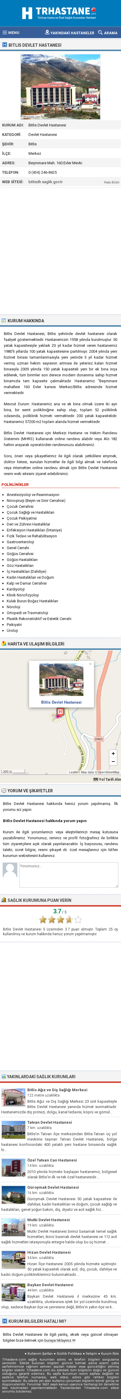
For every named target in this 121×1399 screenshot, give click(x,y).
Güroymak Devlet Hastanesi (53, 1187)
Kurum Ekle (110, 1354)
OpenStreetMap (109, 772)
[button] (60, 712)
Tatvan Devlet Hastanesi (49, 1122)
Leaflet (73, 772)
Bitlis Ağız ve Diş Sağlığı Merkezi (57, 1090)
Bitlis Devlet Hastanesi (61, 702)
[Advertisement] (60, 250)
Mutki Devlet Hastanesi (48, 1220)
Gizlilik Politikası (69, 1354)
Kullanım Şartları (40, 1354)
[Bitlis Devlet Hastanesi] (60, 87)
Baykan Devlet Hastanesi (50, 1285)
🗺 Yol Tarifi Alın (107, 779)
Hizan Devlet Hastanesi (49, 1252)
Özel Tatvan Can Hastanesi (52, 1160)
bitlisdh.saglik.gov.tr (45, 182)
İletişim (91, 1354)
